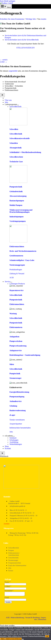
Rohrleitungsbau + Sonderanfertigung (24, 355)
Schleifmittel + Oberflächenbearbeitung (25, 152)
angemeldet (13, 71)
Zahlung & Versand (16, 274)
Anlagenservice (15, 350)
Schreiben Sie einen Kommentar (12, 19)
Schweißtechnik (15, 134)
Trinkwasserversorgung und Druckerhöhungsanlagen (20, 211)
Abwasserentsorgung (17, 196)
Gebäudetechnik (16, 191)
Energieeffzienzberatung (19, 392)
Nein (2, 639)
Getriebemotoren (16, 256)
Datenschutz (42, 619)
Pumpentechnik (10, 88)
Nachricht (9, 591)
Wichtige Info (31, 19)
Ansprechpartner (15, 424)
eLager (12, 415)
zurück (3, 60)
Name (7, 582)
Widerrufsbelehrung (17, 617)
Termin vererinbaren (17, 420)
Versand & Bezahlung (32, 617)
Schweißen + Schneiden (14, 86)
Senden (8, 602)
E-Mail (8, 586)
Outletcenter (9, 84)
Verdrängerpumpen (17, 221)
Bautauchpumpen (16, 201)
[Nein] (23, 639)
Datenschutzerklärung (13, 639)
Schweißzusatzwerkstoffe (19, 138)
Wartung (13, 314)
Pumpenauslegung (16, 397)
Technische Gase (16, 162)
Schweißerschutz (16, 157)
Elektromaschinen (11, 90)
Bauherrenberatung (17, 410)
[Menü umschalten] (11, 282)
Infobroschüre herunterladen (20, 428)
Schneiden (13, 143)
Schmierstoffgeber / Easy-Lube (21, 260)
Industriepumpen (16, 217)
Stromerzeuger (15, 378)
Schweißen (13, 129)
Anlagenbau (14, 337)
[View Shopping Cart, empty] (6, 7)
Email (7, 597)
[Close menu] (2, 95)
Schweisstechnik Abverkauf (15, 82)
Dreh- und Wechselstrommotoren (22, 251)
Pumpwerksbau (15, 341)
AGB (11, 278)
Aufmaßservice (15, 401)
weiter (3, 62)
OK (47, 636)
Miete (11, 364)
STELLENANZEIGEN (25, 48)
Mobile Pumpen (15, 205)
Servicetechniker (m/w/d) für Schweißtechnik (22, 40)
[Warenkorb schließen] (2, 453)
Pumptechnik (14, 374)
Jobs (11, 432)
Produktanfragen (15, 270)
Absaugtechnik (15, 148)
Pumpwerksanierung (17, 346)
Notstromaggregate (17, 265)
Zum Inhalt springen (7, 1)
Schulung (13, 406)
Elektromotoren (15, 327)
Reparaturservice (16, 290)
